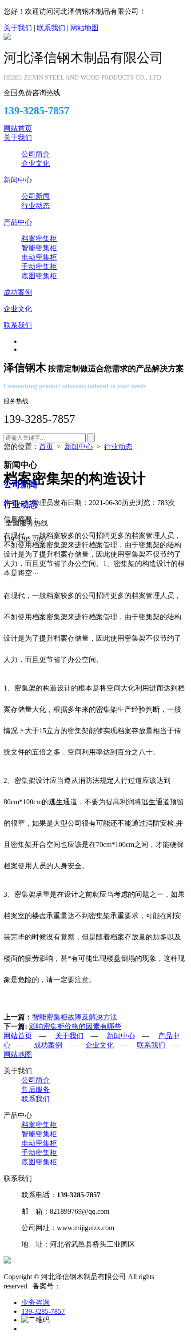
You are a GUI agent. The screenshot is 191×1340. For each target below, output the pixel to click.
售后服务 (35, 1089)
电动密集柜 (39, 257)
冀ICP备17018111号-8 (94, 1286)
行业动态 (35, 205)
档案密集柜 (39, 238)
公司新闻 (35, 196)
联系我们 (51, 28)
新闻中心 (18, 180)
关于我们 (18, 28)
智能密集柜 (39, 248)
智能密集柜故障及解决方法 (74, 1017)
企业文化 (35, 163)
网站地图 (84, 28)
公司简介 (35, 154)
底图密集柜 (39, 276)
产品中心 (18, 222)
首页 (46, 446)
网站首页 (18, 128)
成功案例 (18, 292)
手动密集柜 (39, 266)
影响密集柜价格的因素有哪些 (75, 1026)
